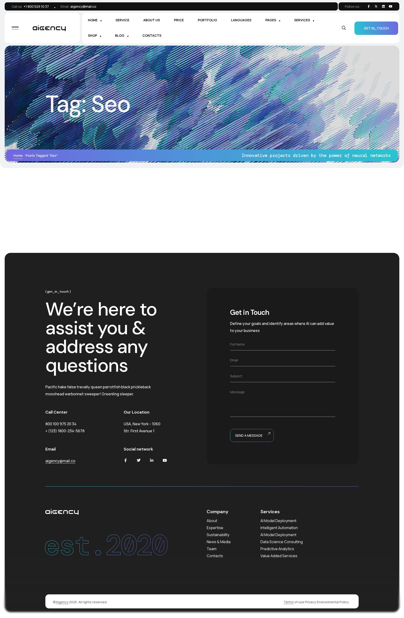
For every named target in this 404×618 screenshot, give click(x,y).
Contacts (215, 555)
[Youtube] (165, 460)
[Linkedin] (383, 7)
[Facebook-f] (369, 7)
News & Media (219, 541)
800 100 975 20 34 (60, 423)
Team (211, 548)
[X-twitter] (376, 7)
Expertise (215, 527)
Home (18, 155)
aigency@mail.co (83, 6)
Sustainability (218, 534)
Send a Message (249, 435)
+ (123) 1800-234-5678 (64, 430)
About (212, 520)
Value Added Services (278, 555)
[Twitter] (139, 460)
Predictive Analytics (277, 548)
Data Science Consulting (281, 541)
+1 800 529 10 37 (36, 6)
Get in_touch (376, 28)
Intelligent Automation (279, 527)
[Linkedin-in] (152, 460)
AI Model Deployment (278, 520)
